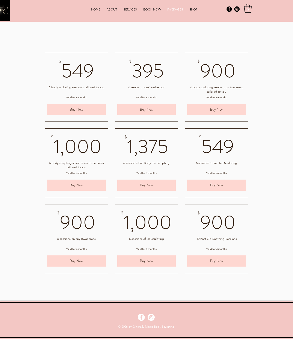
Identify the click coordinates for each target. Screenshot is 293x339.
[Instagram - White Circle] (151, 317)
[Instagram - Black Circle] (237, 9)
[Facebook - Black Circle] (229, 9)
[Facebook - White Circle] (141, 317)
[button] (248, 8)
